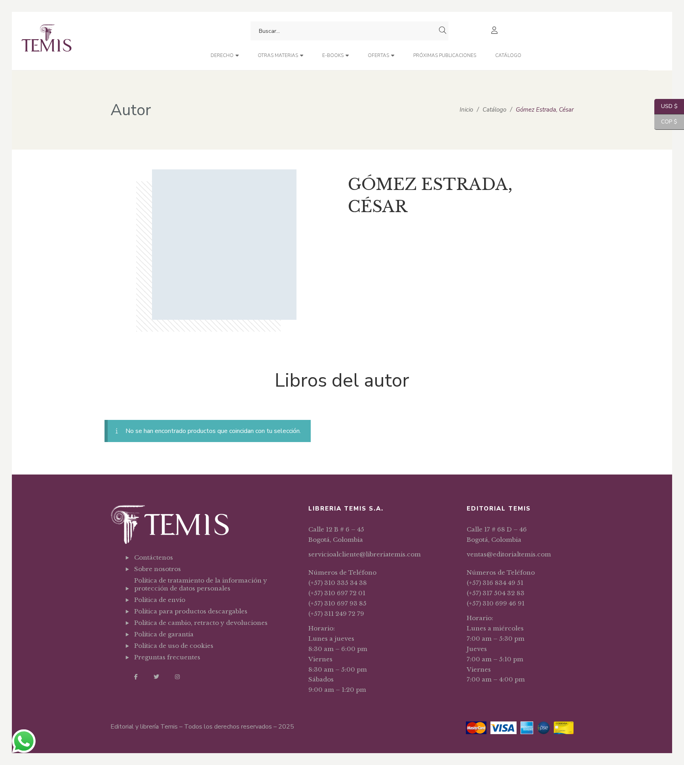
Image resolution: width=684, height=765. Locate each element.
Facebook (136, 677)
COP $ (665, 121)
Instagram (177, 677)
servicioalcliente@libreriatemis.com (364, 554)
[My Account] (495, 31)
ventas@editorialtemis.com (509, 554)
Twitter (156, 677)
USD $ (666, 106)
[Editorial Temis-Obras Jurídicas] (46, 41)
